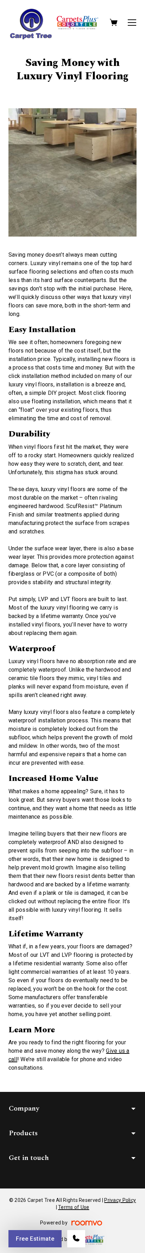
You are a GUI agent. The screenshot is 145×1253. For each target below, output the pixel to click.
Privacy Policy (120, 1200)
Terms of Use (73, 1207)
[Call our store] (76, 1238)
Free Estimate (35, 1238)
